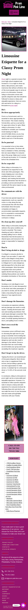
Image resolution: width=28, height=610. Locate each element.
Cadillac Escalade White (14, 465)
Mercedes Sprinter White (14, 503)
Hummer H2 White (12, 480)
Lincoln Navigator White (13, 492)
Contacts (5, 547)
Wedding (5, 602)
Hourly (4, 596)
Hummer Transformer (13, 484)
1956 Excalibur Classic (13, 463)
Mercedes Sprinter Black (14, 500)
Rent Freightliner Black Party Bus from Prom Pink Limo (13, 507)
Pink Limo (4, 22)
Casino (4, 591)
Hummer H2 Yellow (12, 482)
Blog (9, 22)
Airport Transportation (11, 587)
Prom (3, 79)
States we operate (9, 549)
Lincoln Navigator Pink (13, 488)
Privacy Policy (7, 542)
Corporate (6, 593)
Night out (6, 598)
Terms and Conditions (10, 544)
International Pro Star (13, 486)
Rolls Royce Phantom (13, 511)
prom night (13, 105)
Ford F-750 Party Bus (13, 469)
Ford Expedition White (13, 467)
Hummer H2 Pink (11, 477)
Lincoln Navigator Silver (13, 490)
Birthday (5, 589)
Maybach (9, 498)
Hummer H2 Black (12, 475)
